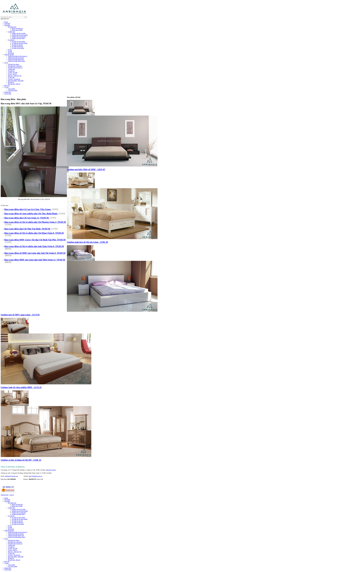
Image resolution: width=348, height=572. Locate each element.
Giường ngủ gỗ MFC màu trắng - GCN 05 (20, 315)
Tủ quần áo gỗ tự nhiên (18, 41)
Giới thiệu (7, 23)
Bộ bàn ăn (11, 53)
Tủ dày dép (11, 77)
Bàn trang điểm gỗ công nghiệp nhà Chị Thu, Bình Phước (31, 213)
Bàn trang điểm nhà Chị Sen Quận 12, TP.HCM (26, 218)
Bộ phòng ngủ (12, 27)
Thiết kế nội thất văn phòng (16, 58)
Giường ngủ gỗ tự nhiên (18, 33)
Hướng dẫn (7, 92)
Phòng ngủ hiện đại (17, 28)
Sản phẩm (7, 25)
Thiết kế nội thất (9, 54)
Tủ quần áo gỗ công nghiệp (19, 43)
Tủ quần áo (11, 40)
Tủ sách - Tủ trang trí (14, 79)
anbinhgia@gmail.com (11, 476)
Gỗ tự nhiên (11, 89)
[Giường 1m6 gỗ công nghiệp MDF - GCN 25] (15, 333)
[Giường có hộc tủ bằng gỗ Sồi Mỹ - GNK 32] (15, 405)
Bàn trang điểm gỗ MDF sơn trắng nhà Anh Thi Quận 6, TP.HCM (34, 253)
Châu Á (12, 495)
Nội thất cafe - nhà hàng (15, 66)
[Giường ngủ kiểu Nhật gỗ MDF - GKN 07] (81, 115)
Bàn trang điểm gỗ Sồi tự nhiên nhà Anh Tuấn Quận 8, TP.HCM (34, 246)
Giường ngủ (11, 32)
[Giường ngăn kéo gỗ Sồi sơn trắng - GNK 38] (81, 187)
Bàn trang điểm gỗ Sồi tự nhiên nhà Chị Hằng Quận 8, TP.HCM (34, 233)
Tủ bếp (10, 51)
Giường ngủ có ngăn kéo (19, 36)
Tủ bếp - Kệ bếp (12, 72)
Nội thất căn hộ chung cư (15, 67)
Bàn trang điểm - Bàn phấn (15, 80)
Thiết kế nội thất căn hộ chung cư (17, 56)
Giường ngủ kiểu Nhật (18, 38)
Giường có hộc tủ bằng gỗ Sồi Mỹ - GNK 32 (21, 460)
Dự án (6, 62)
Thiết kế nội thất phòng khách (16, 61)
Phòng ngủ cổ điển (17, 30)
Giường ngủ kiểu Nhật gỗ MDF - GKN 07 (86, 169)
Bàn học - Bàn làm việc (14, 76)
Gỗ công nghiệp (12, 90)
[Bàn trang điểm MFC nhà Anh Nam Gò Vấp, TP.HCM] (14, 15)
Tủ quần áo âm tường (18, 48)
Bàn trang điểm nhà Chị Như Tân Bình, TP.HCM (27, 229)
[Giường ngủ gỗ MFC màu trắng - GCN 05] (81, 260)
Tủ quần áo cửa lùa (17, 45)
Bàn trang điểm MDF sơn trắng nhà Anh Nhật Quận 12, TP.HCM (34, 260)
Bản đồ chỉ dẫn (51, 470)
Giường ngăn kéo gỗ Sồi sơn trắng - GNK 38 (87, 242)
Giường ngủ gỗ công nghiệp (20, 35)
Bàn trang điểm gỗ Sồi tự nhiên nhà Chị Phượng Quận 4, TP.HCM (35, 222)
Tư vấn (6, 87)
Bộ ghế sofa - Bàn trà (14, 84)
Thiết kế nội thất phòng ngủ (16, 59)
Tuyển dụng (7, 93)
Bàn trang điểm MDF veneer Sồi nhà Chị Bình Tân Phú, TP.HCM (35, 240)
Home (6, 22)
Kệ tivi (10, 49)
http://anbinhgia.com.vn (35, 476)
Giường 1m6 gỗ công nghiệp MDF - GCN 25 (21, 387)
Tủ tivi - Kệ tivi (12, 74)
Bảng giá (7, 85)
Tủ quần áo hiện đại (17, 46)
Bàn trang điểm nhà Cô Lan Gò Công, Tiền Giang (27, 209)
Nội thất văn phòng (13, 64)
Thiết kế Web (4, 495)
